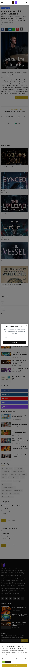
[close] (27, 644)
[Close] (26, 325)
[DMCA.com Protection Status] (6, 662)
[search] (27, 2)
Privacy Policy (21, 656)
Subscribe (14, 342)
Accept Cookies (14, 665)
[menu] (2, 2)
